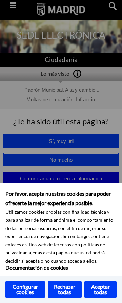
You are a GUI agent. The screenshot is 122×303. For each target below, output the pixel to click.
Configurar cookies (25, 289)
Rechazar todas (64, 289)
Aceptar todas (100, 289)
